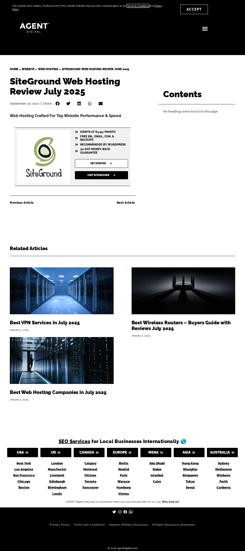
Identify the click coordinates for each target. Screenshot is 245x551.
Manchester (57, 469)
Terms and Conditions (89, 524)
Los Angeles (23, 469)
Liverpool (57, 475)
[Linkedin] (131, 512)
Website (28, 69)
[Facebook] (125, 512)
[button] (204, 28)
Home (14, 69)
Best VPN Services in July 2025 (45, 323)
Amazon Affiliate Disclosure (128, 524)
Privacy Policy (60, 524)
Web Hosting (48, 69)
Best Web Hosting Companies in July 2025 (58, 392)
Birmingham (57, 487)
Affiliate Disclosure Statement (173, 524)
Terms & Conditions (138, 6)
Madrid (123, 469)
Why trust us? (170, 501)
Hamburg (124, 487)
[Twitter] (114, 512)
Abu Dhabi (157, 463)
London (57, 463)
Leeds (57, 493)
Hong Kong (190, 463)
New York (24, 463)
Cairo (157, 481)
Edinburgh (57, 481)
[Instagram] (120, 512)
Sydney (223, 463)
